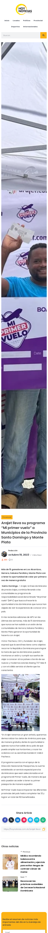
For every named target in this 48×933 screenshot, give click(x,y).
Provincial (7, 517)
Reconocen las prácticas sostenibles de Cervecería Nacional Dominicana (32, 886)
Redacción (13, 550)
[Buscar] (43, 35)
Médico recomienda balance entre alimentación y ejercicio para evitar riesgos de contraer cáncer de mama (32, 863)
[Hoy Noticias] (24, 9)
